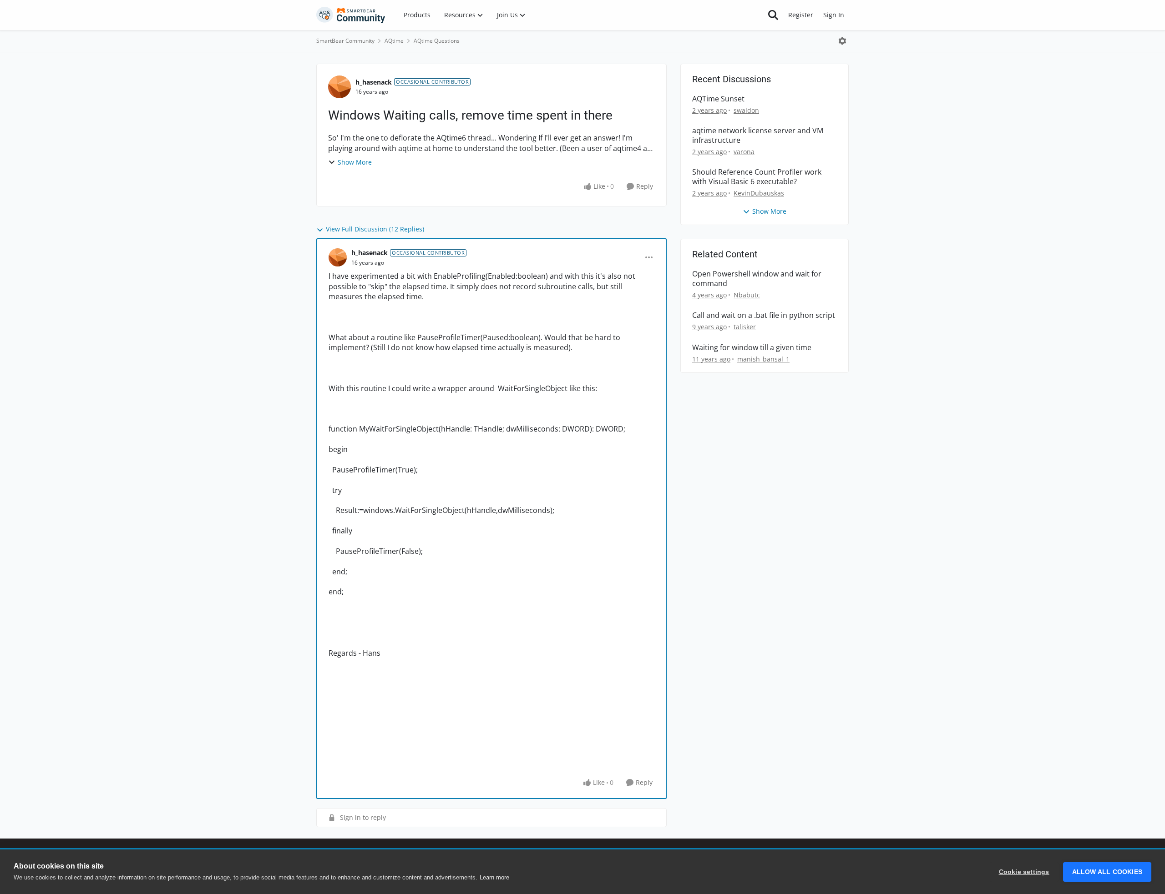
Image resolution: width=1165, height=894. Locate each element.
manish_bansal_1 (763, 359)
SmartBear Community (345, 41)
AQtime (394, 41)
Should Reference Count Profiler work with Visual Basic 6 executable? (756, 176)
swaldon (746, 110)
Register (800, 14)
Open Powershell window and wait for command (756, 278)
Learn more (494, 877)
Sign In (833, 14)
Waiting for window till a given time (751, 347)
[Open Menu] (842, 41)
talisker (745, 326)
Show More (355, 162)
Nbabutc (747, 295)
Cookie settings (1024, 872)
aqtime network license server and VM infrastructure (757, 135)
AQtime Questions (437, 41)
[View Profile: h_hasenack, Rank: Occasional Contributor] (339, 86)
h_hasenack (373, 82)
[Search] (773, 15)
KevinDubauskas (759, 193)
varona (744, 151)
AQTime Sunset (718, 99)
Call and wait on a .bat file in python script (763, 315)
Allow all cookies (1107, 872)
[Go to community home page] (350, 15)
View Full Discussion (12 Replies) (375, 229)
